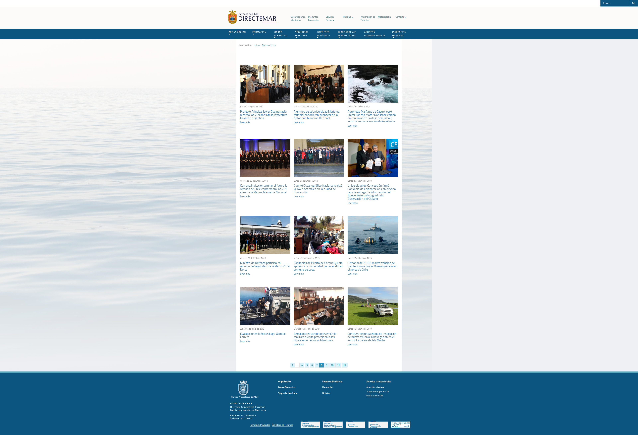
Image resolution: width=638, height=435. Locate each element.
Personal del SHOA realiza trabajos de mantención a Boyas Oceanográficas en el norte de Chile (372, 266)
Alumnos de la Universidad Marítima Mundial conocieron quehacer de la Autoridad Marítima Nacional (316, 114)
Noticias (347, 16)
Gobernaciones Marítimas (298, 18)
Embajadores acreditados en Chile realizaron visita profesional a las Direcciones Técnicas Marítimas (315, 337)
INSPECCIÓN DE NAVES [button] (399, 33)
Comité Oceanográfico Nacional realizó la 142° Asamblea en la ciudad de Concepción (318, 188)
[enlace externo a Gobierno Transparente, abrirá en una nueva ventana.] (355, 424)
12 (344, 365)
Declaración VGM (374, 395)
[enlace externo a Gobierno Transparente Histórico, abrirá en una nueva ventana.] (378, 424)
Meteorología (384, 16)
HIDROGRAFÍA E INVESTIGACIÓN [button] (347, 33)
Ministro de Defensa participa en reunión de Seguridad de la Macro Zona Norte (265, 266)
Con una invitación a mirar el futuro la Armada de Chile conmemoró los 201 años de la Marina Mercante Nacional (263, 188)
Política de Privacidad (260, 424)
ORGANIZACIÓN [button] (237, 32)
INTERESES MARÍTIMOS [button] (323, 33)
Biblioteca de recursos (282, 424)
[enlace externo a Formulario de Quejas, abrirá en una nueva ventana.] (400, 424)
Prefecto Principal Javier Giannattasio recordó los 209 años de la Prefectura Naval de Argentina (263, 114)
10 (332, 365)
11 (338, 365)
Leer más (245, 122)
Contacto (400, 16)
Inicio (257, 45)
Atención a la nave (375, 387)
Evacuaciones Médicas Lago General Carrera (263, 335)
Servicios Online (330, 18)
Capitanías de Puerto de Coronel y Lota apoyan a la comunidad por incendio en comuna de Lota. (318, 266)
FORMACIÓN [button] (259, 32)
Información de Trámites (368, 18)
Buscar (633, 3)
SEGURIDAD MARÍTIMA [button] (302, 33)
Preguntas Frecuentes (313, 18)
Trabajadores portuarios (377, 391)
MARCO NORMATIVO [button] (280, 33)
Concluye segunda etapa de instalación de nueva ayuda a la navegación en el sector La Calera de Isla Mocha (372, 337)
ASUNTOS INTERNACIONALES (374, 33)
